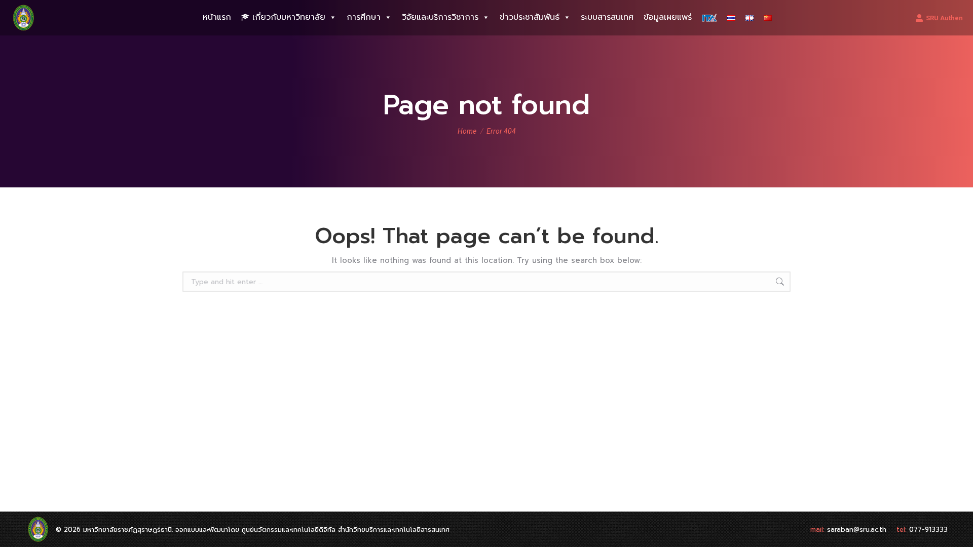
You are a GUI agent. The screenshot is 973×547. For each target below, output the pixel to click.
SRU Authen (944, 18)
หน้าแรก (217, 17)
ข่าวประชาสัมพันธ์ (529, 17)
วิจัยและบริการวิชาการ (440, 17)
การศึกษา (364, 17)
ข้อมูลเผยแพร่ (668, 17)
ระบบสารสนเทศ (607, 17)
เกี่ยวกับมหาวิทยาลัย (288, 17)
